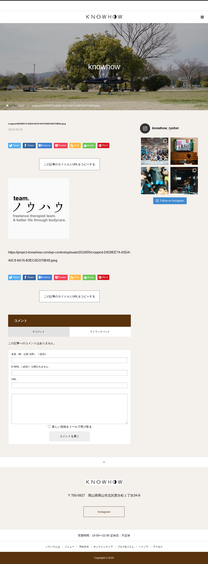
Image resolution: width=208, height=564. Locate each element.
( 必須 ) (28, 354)
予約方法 (84, 546)
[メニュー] (202, 17)
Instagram (104, 511)
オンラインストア (103, 546)
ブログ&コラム (126, 546)
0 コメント (39, 331)
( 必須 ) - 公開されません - (30, 366)
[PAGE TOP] (104, 462)
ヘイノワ (143, 546)
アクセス (158, 546)
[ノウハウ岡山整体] (104, 482)
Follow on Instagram (172, 200)
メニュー (69, 546)
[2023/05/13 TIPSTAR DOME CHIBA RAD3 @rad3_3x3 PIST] (154, 151)
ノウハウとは (52, 546)
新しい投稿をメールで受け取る (72, 426)
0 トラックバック (100, 331)
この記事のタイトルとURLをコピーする (69, 164)
